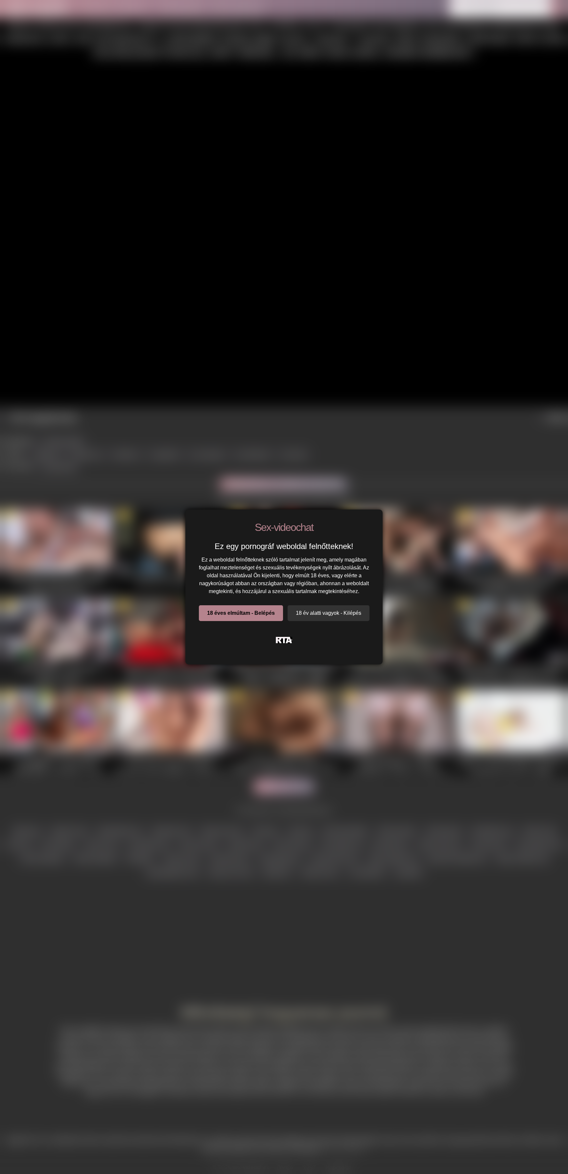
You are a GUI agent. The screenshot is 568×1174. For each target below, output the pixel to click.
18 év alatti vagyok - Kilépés (328, 613)
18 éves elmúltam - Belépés (241, 613)
